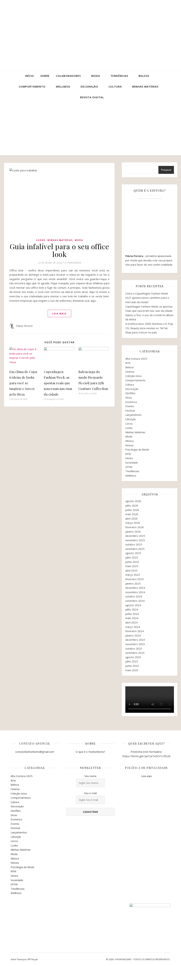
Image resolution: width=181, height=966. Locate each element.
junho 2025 (132, 562)
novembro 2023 (135, 644)
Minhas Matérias (60, 240)
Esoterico (131, 402)
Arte (128, 363)
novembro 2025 (135, 540)
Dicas (128, 397)
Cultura (115, 86)
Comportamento (32, 86)
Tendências (119, 75)
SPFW (128, 467)
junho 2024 (132, 614)
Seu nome (90, 776)
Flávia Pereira (24, 326)
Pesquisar (166, 170)
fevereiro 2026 (134, 527)
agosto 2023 (133, 657)
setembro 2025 (135, 549)
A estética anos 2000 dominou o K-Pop (149, 323)
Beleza (144, 75)
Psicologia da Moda (137, 449)
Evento (129, 406)
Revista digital (92, 97)
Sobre (44, 75)
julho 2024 (131, 609)
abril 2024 (131, 622)
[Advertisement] (90, 129)
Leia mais (59, 313)
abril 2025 (131, 570)
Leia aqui (146, 776)
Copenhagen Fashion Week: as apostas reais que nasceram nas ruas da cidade (58, 383)
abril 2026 (131, 518)
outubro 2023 (133, 648)
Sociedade (131, 462)
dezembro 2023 (135, 639)
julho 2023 (131, 661)
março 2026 (132, 522)
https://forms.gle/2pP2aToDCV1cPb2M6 (147, 756)
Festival (130, 410)
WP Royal (32, 959)
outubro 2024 (133, 596)
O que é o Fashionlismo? (90, 751)
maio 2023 (131, 670)
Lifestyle (130, 419)
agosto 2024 (133, 605)
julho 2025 (131, 557)
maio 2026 (131, 514)
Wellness (63, 86)
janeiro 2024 (133, 635)
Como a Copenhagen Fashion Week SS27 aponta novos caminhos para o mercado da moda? (147, 298)
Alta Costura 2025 (136, 358)
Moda (95, 75)
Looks (40, 240)
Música (129, 441)
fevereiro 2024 (134, 631)
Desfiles (130, 393)
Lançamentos (133, 415)
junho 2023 (132, 665)
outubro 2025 (133, 544)
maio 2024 (131, 618)
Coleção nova (133, 376)
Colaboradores (68, 75)
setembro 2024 (135, 600)
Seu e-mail (90, 793)
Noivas (129, 445)
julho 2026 (131, 505)
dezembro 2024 (135, 587)
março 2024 (132, 627)
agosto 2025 (133, 553)
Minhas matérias (145, 86)
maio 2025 (131, 566)
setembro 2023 (135, 652)
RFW (128, 454)
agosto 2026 (133, 501)
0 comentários (72, 262)
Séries (129, 458)
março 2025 (132, 574)
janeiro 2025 (133, 583)
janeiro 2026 (133, 531)
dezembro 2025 (135, 536)
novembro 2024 (135, 592)
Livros (129, 423)
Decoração (89, 86)
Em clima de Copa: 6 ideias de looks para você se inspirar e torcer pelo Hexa (23, 383)
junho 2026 (132, 510)
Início (29, 75)
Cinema (129, 371)
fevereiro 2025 (134, 579)
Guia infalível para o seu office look (59, 250)
